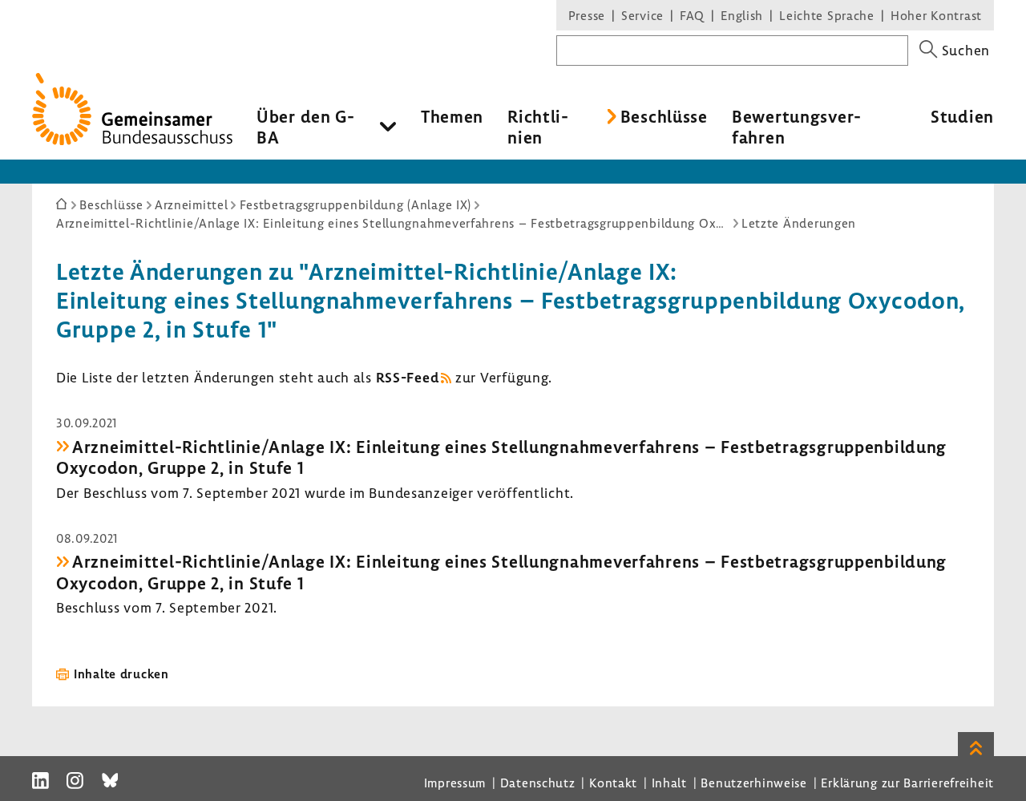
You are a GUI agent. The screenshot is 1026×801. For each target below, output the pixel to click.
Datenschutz (538, 783)
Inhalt (669, 783)
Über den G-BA (305, 127)
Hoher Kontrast (936, 15)
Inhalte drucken (121, 673)
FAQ (692, 15)
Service (642, 15)
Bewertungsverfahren (796, 127)
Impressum (455, 783)
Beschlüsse (664, 116)
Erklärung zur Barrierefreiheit (907, 783)
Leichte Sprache (827, 15)
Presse (586, 15)
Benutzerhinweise (754, 783)
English (742, 15)
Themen (452, 116)
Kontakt (613, 783)
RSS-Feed (407, 377)
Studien (962, 116)
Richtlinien (537, 127)
